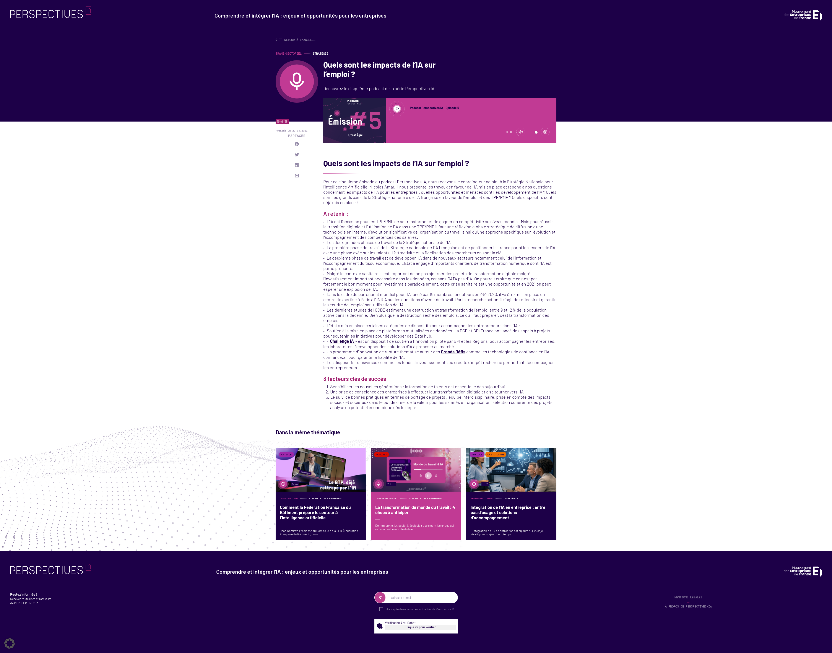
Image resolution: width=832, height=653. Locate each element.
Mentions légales (688, 597)
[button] (9, 643)
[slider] (449, 132)
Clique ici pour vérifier (421, 627)
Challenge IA (342, 341)
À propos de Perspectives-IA (688, 606)
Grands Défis (453, 351)
